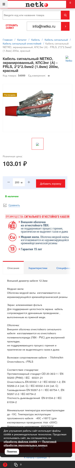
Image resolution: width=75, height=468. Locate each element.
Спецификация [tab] (65, 268)
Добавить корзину (50, 183)
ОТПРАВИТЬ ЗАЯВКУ (12, 26)
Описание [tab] (13, 268)
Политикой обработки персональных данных (30, 443)
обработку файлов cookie (20, 441)
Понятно (12, 451)
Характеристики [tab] (37, 268)
